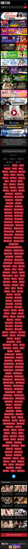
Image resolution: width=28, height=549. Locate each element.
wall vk (22, 281)
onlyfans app (8, 209)
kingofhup (21, 184)
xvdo (14, 288)
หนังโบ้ (6, 439)
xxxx (19, 341)
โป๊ (5, 464)
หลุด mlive (18, 448)
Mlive (6, 158)
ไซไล (13, 470)
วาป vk (14, 429)
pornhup (8, 269)
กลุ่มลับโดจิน (20, 363)
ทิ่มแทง (21, 417)
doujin (6, 174)
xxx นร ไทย (9, 307)
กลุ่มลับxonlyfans (10, 357)
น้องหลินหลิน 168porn (9, 423)
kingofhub (13, 184)
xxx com (20, 291)
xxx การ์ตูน (18, 297)
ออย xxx (16, 458)
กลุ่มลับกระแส (9, 360)
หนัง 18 (7, 432)
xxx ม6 (13, 316)
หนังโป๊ (13, 439)
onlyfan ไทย (10, 203)
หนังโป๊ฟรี (10, 442)
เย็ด (23, 458)
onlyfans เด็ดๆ (9, 253)
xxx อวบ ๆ (14, 332)
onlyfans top (20, 231)
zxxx (23, 347)
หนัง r (21, 432)
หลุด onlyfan (9, 451)
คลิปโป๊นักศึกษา (20, 398)
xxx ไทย (10, 338)
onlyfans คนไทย (14, 244)
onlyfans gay (9, 215)
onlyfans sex (20, 225)
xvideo (20, 288)
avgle (15, 168)
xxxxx (16, 344)
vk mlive (7, 278)
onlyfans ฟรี (8, 250)
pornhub (22, 266)
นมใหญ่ (15, 420)
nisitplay (6, 190)
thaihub (22, 272)
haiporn (6, 177)
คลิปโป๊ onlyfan (8, 395)
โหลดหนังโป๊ (10, 467)
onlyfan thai (19, 193)
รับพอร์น (7, 429)
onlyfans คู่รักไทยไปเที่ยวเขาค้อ (14, 247)
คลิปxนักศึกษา (20, 369)
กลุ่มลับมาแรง (19, 360)
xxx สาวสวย (9, 325)
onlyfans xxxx (8, 240)
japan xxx (22, 177)
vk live (22, 275)
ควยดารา (10, 404)
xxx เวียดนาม (21, 335)
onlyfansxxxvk (9, 259)
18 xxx (15, 165)
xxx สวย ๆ (10, 319)
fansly (13, 174)
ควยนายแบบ (18, 404)
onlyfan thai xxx (8, 196)
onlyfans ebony (19, 212)
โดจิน (14, 461)
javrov (21, 181)
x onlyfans (7, 284)
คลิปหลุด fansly (18, 373)
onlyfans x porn (9, 234)
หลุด (23, 445)
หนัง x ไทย (14, 436)
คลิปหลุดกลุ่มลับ (19, 388)
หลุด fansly (10, 448)
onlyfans (13, 158)
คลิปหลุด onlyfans (20, 379)
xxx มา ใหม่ (21, 316)
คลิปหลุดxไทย (9, 388)
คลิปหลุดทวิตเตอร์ (10, 392)
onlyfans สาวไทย (18, 250)
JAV (7, 181)
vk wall (14, 278)
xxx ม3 (14, 313)
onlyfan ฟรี (19, 199)
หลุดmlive (9, 455)
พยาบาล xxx (10, 426)
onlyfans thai (8, 228)
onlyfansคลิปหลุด (19, 262)
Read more (13, 155)
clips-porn (22, 171)
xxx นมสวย (19, 303)
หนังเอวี (22, 436)
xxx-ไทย (18, 338)
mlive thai (14, 187)
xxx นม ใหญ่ (9, 303)
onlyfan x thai (10, 199)
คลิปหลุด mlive (9, 376)
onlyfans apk (19, 206)
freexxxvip (21, 174)
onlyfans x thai (20, 234)
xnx (22, 284)
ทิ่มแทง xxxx (7, 420)
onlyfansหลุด (7, 266)
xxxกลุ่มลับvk (7, 347)
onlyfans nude (9, 222)
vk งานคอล (7, 281)
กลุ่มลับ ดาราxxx (10, 354)
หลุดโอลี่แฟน (7, 458)
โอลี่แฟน (19, 467)
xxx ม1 (21, 310)
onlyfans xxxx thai (19, 240)
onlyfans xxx (8, 237)
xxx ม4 (21, 313)
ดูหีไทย (7, 417)
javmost (13, 181)
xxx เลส (13, 335)
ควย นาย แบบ (19, 401)
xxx (14, 291)
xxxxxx (22, 344)
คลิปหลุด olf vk (19, 376)
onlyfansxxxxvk (19, 259)
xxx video (18, 294)
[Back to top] (23, 545)
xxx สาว (18, 319)
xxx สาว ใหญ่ (9, 322)
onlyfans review (19, 222)
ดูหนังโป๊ (19, 410)
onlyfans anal (9, 206)
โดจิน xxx (21, 461)
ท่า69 (14, 417)
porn (15, 266)
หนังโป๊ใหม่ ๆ (15, 445)
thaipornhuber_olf (8, 275)
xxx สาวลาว (19, 322)
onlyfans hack (19, 215)
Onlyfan (22, 190)
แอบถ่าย (7, 461)
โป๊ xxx (11, 464)
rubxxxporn (7, 272)
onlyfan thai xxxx (19, 196)
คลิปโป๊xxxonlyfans (9, 398)
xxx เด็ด (5, 335)
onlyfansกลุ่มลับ (8, 262)
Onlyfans (19, 203)
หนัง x (6, 436)
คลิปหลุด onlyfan (8, 379)
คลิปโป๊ (19, 162)
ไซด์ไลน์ (6, 470)
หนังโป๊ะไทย (18, 442)
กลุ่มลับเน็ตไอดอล (9, 363)
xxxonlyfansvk (11, 341)
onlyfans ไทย (10, 256)
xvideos (7, 291)
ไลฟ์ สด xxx (21, 470)
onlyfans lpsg (19, 218)
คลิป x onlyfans (9, 366)
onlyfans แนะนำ (19, 253)
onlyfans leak (9, 218)
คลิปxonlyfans (20, 366)
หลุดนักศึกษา (18, 455)
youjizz (16, 347)
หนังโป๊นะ (21, 439)
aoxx (22, 165)
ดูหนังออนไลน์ (10, 410)
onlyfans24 (19, 256)
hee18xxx (14, 177)
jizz (6, 184)
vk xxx (21, 278)
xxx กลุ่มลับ (9, 297)
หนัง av (14, 432)
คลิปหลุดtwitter (20, 382)
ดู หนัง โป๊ (18, 407)
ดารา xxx (10, 407)
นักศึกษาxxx (21, 423)
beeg (21, 168)
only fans (14, 190)
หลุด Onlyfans (19, 451)
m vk (6, 187)
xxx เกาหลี (22, 332)
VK (16, 275)
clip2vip (5, 171)
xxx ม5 (6, 316)
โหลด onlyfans (20, 464)
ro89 (15, 269)
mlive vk (21, 187)
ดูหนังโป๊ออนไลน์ (9, 414)
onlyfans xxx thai (19, 237)
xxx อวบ (6, 332)
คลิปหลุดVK (8, 385)
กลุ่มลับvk (20, 354)
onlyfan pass (9, 193)
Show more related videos (14, 534)
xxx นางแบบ (18, 307)
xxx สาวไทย (18, 329)
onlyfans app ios (19, 209)
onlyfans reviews (9, 225)
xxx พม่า (14, 310)
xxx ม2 (7, 313)
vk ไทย (15, 281)
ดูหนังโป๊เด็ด (19, 414)
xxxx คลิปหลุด (8, 344)
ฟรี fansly (19, 426)
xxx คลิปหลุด (18, 300)
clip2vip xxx (13, 171)
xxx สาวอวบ (9, 329)
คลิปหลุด (22, 158)
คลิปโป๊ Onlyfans (19, 395)
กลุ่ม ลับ (10, 351)
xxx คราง (9, 300)
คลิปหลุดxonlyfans (19, 385)
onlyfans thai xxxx (9, 231)
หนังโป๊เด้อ (6, 445)
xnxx (8, 288)
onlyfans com (9, 212)
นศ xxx (22, 420)
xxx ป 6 (7, 310)
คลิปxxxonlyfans (9, 369)
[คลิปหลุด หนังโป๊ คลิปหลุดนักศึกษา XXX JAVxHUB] (11, 3)
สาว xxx (21, 429)
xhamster (16, 284)
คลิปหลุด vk (10, 162)
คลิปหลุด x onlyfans (9, 382)
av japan (8, 168)
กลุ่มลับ (18, 351)
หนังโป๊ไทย (8, 165)
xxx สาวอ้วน (18, 325)
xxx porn (10, 294)
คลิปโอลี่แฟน (9, 401)
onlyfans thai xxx (19, 228)
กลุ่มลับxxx (20, 357)
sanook (15, 272)
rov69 (21, 269)
